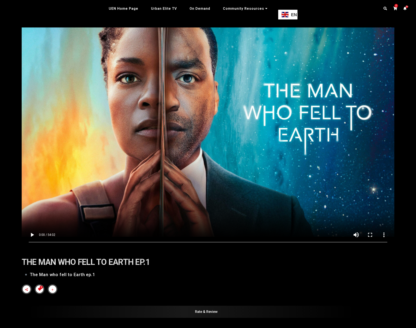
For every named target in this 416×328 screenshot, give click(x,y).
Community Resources (243, 8)
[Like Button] (39, 289)
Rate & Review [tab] (206, 312)
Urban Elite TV (164, 8)
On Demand (200, 8)
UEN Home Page (123, 8)
